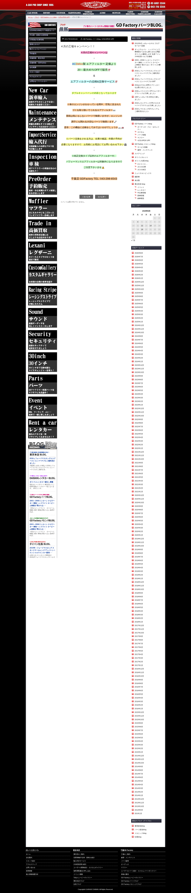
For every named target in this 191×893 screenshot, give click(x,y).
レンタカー (141, 190)
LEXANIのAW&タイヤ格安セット (42, 30)
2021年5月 (139, 477)
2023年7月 (139, 383)
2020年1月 (139, 535)
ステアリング (140, 154)
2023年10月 (139, 372)
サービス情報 (142, 147)
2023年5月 (139, 390)
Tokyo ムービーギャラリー (83, 877)
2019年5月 (139, 564)
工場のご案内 (125, 854)
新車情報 (140, 196)
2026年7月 (139, 257)
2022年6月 (139, 430)
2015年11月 (139, 716)
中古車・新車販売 (33, 12)
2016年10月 (139, 676)
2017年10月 (139, 633)
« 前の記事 (86, 197)
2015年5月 (139, 738)
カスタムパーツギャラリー (144, 12)
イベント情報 (78, 874)
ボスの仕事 (141, 167)
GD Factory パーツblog (49, 17)
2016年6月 (139, 691)
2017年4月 (139, 654)
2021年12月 (139, 452)
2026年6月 (139, 260)
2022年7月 (139, 427)
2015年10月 (139, 720)
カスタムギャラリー (158, 12)
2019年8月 (139, 553)
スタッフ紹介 (35, 72)
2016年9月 (139, 680)
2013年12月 (139, 799)
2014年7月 (139, 774)
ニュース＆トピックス (143, 173)
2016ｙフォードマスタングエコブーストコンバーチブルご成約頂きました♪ (147, 73)
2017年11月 (139, 629)
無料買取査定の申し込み (82, 871)
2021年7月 (139, 470)
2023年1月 (139, 405)
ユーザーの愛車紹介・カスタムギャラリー (88, 867)
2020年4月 (139, 524)
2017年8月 (139, 640)
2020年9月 (139, 506)
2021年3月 (139, 484)
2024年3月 (139, 354)
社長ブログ (77, 884)
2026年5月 (139, 264)
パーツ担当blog (140, 830)
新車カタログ (35, 44)
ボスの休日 (141, 170)
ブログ (36, 17)
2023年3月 (139, 398)
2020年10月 (139, 503)
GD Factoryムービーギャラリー (132, 877)
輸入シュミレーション (38, 49)
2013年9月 (139, 810)
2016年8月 (139, 683)
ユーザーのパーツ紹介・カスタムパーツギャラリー (138, 871)
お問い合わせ (30, 867)
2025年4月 (139, 311)
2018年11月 (139, 586)
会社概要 (33, 67)
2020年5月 (139, 521)
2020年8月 (139, 510)
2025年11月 (139, 286)
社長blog (138, 837)
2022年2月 (139, 445)
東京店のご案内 (79, 854)
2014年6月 (139, 777)
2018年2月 (139, 618)
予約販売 (33, 54)
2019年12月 (139, 539)
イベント (140, 187)
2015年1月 (139, 752)
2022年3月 (139, 441)
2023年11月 (139, 369)
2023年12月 (139, 365)
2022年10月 (139, 416)
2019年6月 (139, 560)
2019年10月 (139, 546)
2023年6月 (139, 387)
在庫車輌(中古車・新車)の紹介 (84, 857)
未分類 (137, 180)
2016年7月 (139, 687)
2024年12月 (139, 325)
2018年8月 (139, 597)
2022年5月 (139, 434)
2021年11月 (139, 455)
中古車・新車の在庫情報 (39, 35)
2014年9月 (139, 767)
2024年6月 (139, 343)
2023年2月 (139, 401)
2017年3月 (139, 658)
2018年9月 (139, 593)
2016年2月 (139, 705)
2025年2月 (139, 318)
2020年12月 (139, 495)
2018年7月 (139, 600)
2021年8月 (139, 466)
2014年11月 (139, 759)
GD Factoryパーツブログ (129, 881)
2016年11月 (139, 672)
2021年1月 (139, 492)
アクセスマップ (35, 77)
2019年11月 (139, 542)
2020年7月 (139, 513)
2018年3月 (139, 615)
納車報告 (140, 198)
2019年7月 (139, 557)
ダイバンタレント (141, 157)
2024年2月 (139, 358)
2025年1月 (139, 322)
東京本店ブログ (79, 881)
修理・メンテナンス (145, 150)
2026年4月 (139, 267)
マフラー (116, 12)
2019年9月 (139, 550)
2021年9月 (139, 463)
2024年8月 (139, 336)
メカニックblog (140, 833)
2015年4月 (139, 741)
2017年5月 (139, 651)
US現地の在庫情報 (37, 40)
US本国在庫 (61, 12)
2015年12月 (139, 712)
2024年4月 (139, 351)
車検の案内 (125, 874)
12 (142, 226)
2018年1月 (139, 622)
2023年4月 (139, 394)
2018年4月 (139, 611)
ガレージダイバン (95, 5)
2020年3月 (139, 528)
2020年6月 (139, 517)
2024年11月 (139, 329)
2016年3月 (139, 701)
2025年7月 (139, 300)
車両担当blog (140, 826)
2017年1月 (139, 665)
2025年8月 (139, 296)
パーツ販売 (130, 12)
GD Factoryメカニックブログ (131, 884)
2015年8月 (139, 727)
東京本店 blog (140, 184)
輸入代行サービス (80, 861)
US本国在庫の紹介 (80, 864)
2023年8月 (139, 380)
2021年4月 (139, 481)
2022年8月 (139, 423)
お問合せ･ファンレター (38, 81)
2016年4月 (139, 698)
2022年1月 (139, 448)
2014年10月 (139, 763)
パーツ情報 (141, 135)
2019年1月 (139, 579)
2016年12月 (139, 669)
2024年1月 (139, 362)
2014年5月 (139, 781)
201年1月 (138, 813)
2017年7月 (139, 644)
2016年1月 (139, 709)
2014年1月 (139, 795)
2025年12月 (139, 282)
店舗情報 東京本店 (37, 58)
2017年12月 (139, 626)
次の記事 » (102, 197)
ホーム (30, 17)
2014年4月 (139, 785)
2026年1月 (139, 278)
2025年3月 (139, 314)
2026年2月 (139, 275)
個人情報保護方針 (32, 874)
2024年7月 (139, 340)
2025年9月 (139, 293)
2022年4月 (139, 437)
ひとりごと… (142, 164)
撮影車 (137, 177)
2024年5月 (139, 347)
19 (142, 229)
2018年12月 (139, 582)
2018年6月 (139, 604)
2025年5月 (139, 307)
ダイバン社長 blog (141, 161)
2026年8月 (139, 253)
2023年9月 (139, 376)
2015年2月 (139, 748)
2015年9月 (139, 723)
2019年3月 (139, 571)
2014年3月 (139, 788)
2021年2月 (139, 488)
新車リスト (47, 12)
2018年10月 (139, 589)
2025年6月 (139, 304)
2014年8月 (139, 770)
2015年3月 (139, 745)
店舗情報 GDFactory (38, 63)
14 (151, 226)
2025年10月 (139, 289)
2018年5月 (139, 607)
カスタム (140, 132)
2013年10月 (139, 806)
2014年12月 (139, 756)
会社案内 (29, 857)
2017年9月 (139, 636)
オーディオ (102, 12)
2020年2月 (139, 531)
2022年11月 (139, 412)
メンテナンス (75, 12)
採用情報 (29, 871)
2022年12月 (139, 408)
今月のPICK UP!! (64, 17)
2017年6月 (139, 647)
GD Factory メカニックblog (145, 144)
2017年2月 (139, 662)
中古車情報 (141, 193)
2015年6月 (139, 734)
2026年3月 (139, 271)
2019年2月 (139, 575)
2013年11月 (139, 803)
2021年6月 (139, 474)
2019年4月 (139, 568)
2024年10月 (139, 333)
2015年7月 (139, 730)
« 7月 (133, 240)
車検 (89, 12)
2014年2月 (139, 792)
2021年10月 (139, 459)
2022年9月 (139, 419)
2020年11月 (139, 499)
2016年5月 (139, 694)
